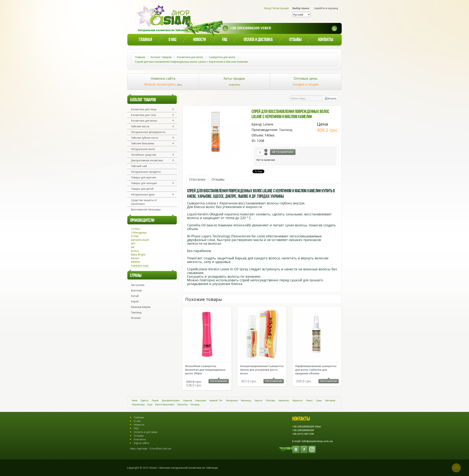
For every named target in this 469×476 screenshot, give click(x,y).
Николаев (200, 400)
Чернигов (283, 400)
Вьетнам (136, 290)
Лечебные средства (143, 154)
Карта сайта (141, 443)
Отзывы (295, 39)
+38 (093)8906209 (303, 430)
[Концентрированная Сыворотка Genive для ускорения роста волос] (262, 334)
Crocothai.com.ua (160, 448)
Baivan (135, 258)
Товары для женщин (144, 183)
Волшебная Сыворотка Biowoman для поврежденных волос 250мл (205, 369)
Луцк (149, 404)
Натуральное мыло (143, 149)
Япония (136, 318)
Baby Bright (138, 254)
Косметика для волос (144, 120)
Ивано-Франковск (164, 404)
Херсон (258, 400)
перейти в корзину (326, 8)
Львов (155, 400)
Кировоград (138, 404)
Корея (135, 301)
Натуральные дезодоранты (148, 132)
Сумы (319, 400)
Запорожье (232, 400)
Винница (246, 400)
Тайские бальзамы (142, 143)
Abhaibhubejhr (140, 240)
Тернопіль (182, 404)
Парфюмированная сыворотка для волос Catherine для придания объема (315, 369)
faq (224, 39)
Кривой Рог (215, 400)
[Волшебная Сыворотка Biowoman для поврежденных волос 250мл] (207, 334)
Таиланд (136, 312)
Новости (199, 39)
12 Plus (135, 229)
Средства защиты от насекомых (144, 201)
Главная (145, 39)
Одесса (144, 400)
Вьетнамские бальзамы (146, 209)
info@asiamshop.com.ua (317, 441)
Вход (267, 8)
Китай (135, 296)
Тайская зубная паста (144, 137)
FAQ (136, 428)
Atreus (135, 251)
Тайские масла (140, 126)
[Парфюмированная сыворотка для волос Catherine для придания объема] (317, 334)
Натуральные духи (142, 194)
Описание (197, 179)
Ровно (309, 400)
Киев (134, 400)
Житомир (330, 400)
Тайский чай (139, 166)
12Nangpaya (139, 232)
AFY (133, 243)
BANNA (135, 262)
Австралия (137, 285)
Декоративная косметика (147, 160)
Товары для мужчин (143, 177)
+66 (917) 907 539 (303, 434)
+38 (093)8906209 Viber (250, 27)
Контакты (325, 39)
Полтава (270, 400)
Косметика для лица (143, 109)
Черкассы (297, 400)
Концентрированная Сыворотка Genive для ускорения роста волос (261, 369)
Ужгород (194, 404)
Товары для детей (142, 188)
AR (132, 247)
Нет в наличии (282, 152)
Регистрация (281, 8)
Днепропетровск (171, 400)
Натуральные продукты (146, 171)
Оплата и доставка (258, 39)
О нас (173, 39)
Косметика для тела (143, 115)
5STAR (135, 236)
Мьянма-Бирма (140, 307)
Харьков (187, 400)
